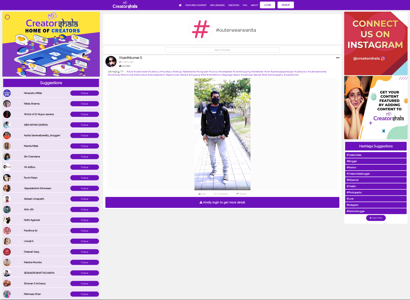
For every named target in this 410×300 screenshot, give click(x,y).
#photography (275, 75)
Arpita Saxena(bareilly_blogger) (42, 135)
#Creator (351, 186)
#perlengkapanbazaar (282, 71)
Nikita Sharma (32, 103)
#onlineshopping (242, 71)
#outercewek (141, 71)
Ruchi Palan (30, 177)
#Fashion (351, 167)
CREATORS (233, 5)
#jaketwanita (189, 71)
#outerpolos (300, 71)
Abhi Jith (29, 209)
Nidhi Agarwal (32, 220)
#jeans (236, 75)
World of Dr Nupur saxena (39, 114)
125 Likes (125, 66)
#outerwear (247, 75)
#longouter (202, 71)
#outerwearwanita (317, 71)
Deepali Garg (31, 251)
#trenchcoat (127, 75)
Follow (84, 93)
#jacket (257, 75)
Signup (286, 5)
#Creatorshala (354, 155)
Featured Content (195, 5)
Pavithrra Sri (30, 230)
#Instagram (352, 205)
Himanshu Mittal (33, 93)
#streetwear (257, 71)
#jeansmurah (173, 75)
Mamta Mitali (31, 146)
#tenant (184, 75)
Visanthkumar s (130, 58)
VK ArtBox (29, 167)
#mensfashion (214, 75)
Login (267, 5)
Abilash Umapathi (34, 198)
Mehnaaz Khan (32, 294)
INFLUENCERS (217, 5)
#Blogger (352, 161)
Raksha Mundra (33, 262)
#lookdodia (114, 75)
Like (203, 193)
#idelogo (177, 71)
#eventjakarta (225, 71)
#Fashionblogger (356, 211)
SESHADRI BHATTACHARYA (39, 272)
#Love (350, 198)
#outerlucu (154, 71)
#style (130, 71)
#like (203, 75)
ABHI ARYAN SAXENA (36, 124)
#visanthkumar (291, 75)
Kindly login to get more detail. (223, 202)
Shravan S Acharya (34, 283)
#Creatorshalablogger (358, 173)
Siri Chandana (32, 156)
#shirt (267, 71)
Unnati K (28, 241)
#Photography (354, 192)
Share (242, 193)
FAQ (245, 5)
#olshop (213, 71)
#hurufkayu (166, 71)
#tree (264, 75)
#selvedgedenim (156, 75)
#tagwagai (227, 75)
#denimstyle (140, 75)
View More (377, 218)
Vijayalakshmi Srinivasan (37, 188)
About (254, 5)
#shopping (194, 75)
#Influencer (353, 180)
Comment (222, 193)
